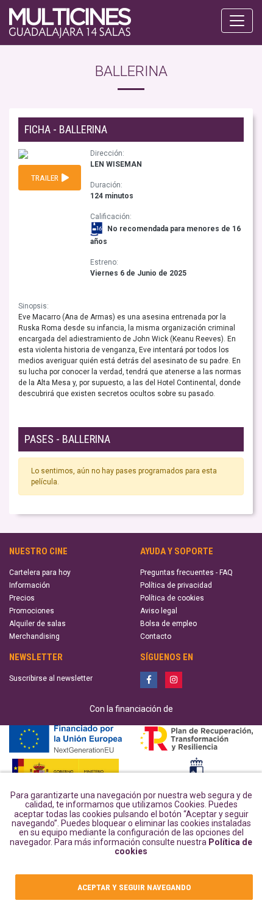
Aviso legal (158, 611)
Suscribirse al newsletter (51, 678)
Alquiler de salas (37, 623)
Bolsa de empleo (168, 623)
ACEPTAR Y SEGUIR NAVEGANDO (134, 887)
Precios (22, 598)
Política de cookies (172, 598)
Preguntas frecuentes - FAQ (186, 572)
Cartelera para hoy (40, 572)
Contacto (155, 636)
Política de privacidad (176, 585)
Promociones (31, 611)
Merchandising (34, 636)
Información (29, 585)
